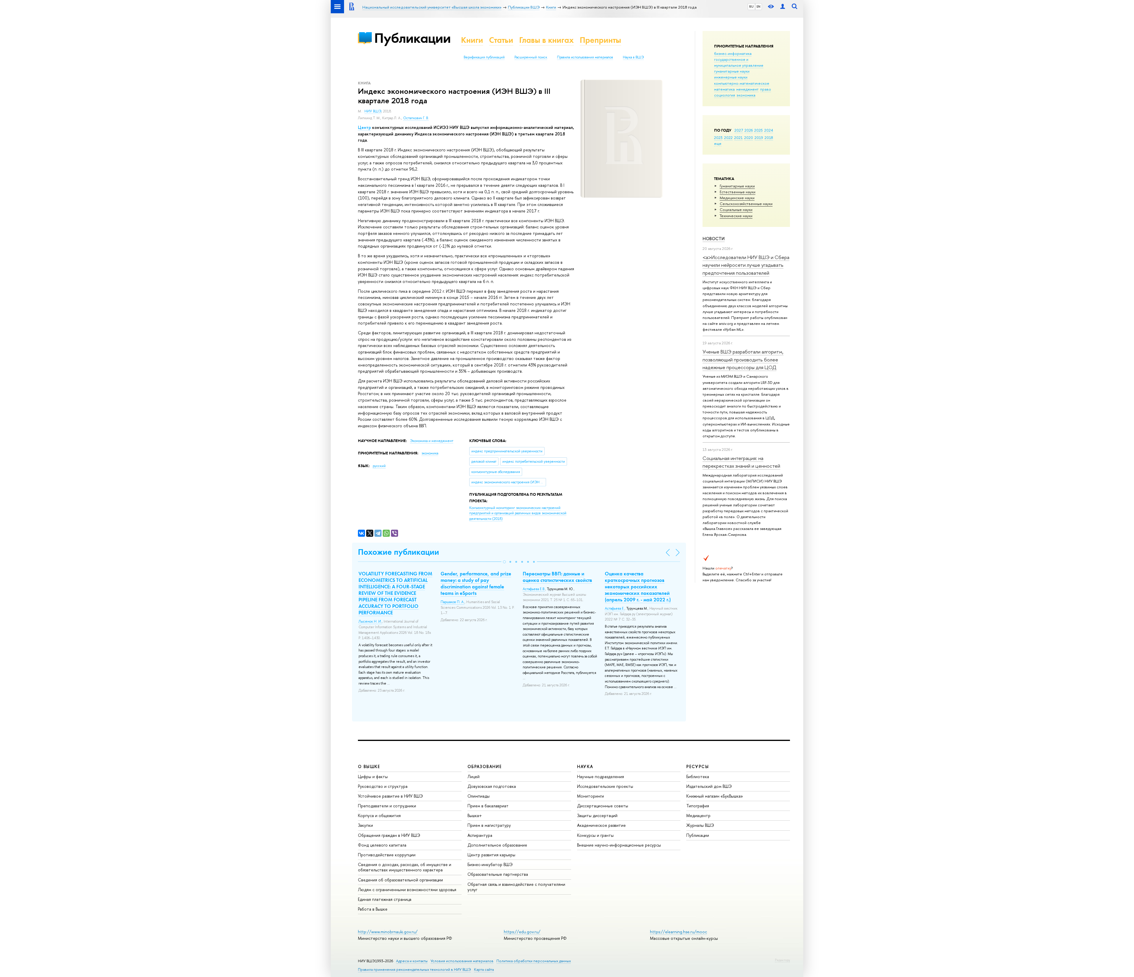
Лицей (473, 776)
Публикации (412, 38)
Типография (697, 806)
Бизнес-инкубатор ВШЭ (490, 864)
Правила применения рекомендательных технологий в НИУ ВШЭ (414, 969)
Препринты (600, 40)
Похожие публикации (398, 552)
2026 (748, 130)
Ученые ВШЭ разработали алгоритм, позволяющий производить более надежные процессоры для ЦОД (743, 359)
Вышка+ (474, 815)
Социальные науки (736, 209)
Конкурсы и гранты (595, 835)
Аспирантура (479, 835)
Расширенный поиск (530, 57)
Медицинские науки (737, 197)
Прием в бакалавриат (488, 806)
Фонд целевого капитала (382, 845)
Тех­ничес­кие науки (736, 215)
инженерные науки (730, 77)
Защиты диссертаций (597, 815)
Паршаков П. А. (453, 602)
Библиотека (697, 776)
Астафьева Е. (615, 608)
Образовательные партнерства (497, 874)
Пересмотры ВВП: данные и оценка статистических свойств (557, 576)
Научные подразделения (600, 776)
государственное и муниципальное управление (738, 62)
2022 (728, 137)
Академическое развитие (601, 825)
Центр (364, 127)
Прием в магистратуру (489, 825)
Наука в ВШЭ (633, 57)
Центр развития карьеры (491, 854)
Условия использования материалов (462, 960)
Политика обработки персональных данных (533, 960)
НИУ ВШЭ (372, 111)
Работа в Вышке (372, 909)
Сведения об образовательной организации (400, 880)
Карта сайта (484, 969)
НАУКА (585, 766)
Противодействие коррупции (387, 854)
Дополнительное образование (497, 845)
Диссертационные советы (602, 806)
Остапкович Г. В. (416, 118)
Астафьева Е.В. (534, 589)
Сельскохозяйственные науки (746, 203)
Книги (472, 40)
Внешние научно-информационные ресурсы (619, 845)
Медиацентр (698, 815)
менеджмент (747, 89)
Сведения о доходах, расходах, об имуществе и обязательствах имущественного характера (404, 867)
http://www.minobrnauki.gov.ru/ (388, 932)
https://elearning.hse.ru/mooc (678, 932)
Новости (714, 238)
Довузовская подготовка (491, 786)
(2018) (517, 513)
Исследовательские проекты (605, 786)
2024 (768, 130)
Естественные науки (737, 191)
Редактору (782, 960)
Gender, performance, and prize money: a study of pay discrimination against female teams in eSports (476, 583)
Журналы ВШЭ (700, 825)
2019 (759, 137)
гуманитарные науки (732, 71)
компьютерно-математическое (741, 83)
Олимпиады (478, 796)
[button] (504, 562)
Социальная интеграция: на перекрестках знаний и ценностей (741, 462)
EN (758, 6)
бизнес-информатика (733, 53)
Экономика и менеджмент (431, 440)
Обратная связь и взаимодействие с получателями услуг (516, 886)
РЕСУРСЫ (697, 766)
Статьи (501, 40)
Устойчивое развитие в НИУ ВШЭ (390, 796)
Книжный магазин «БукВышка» (714, 796)
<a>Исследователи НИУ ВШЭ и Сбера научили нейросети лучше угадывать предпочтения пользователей (746, 265)
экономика (746, 95)
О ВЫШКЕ (369, 766)
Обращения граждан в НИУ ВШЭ (389, 835)
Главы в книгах (546, 40)
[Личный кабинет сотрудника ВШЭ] (782, 6)
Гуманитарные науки (737, 186)
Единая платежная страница (384, 899)
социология (724, 95)
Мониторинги (590, 796)
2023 (718, 137)
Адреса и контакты (412, 960)
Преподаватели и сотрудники (387, 806)
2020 (748, 137)
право (765, 89)
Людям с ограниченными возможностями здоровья (407, 889)
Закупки (365, 825)
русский (379, 466)
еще (717, 143)
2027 (738, 130)
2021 (738, 137)
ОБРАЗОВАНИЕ (484, 766)
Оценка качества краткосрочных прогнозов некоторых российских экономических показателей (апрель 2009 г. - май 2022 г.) (638, 586)
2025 (758, 130)
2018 (769, 137)
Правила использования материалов (585, 57)
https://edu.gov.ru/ (522, 932)
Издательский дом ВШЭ (709, 786)
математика (724, 89)
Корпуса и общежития (379, 815)
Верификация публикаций (484, 57)
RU (751, 6)
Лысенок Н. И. (370, 621)
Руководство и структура (383, 786)
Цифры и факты (373, 776)
